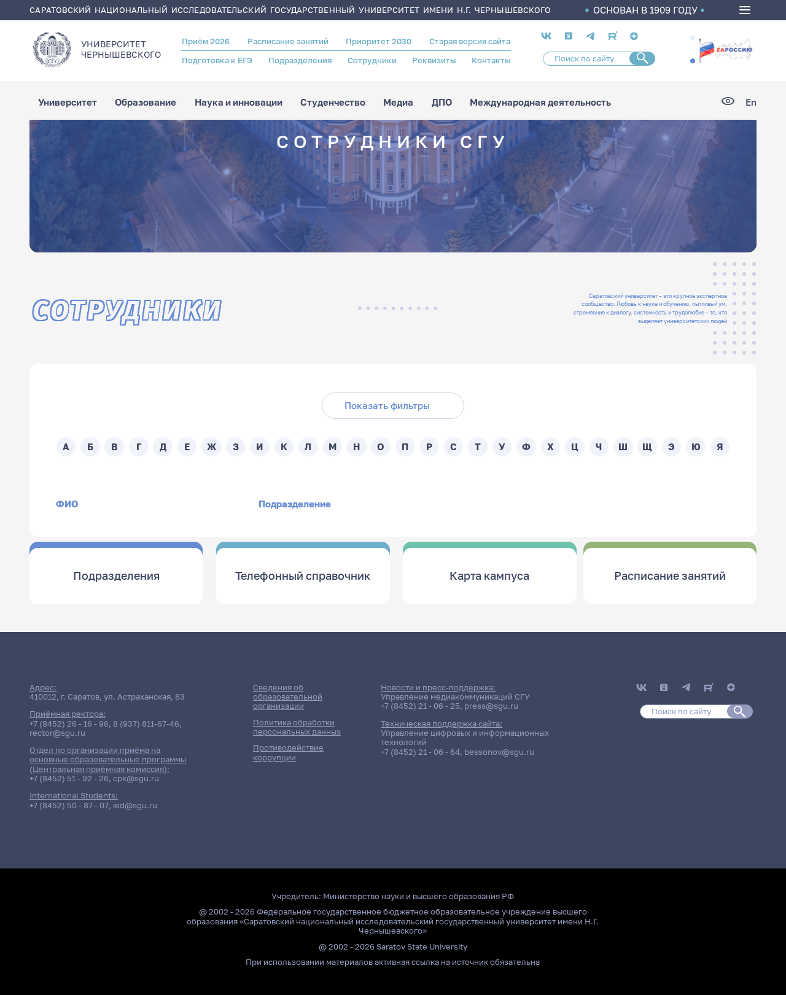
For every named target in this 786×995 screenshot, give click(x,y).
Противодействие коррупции (288, 752)
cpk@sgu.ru (136, 778)
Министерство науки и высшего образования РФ (418, 896)
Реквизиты (434, 60)
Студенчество (332, 102)
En (751, 102)
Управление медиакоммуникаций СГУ (455, 696)
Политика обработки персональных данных (297, 726)
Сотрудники (372, 60)
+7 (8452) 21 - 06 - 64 (420, 752)
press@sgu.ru (491, 706)
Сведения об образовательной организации (287, 696)
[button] (692, 38)
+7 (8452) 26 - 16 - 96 (69, 723)
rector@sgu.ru (57, 733)
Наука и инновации (238, 102)
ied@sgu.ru (135, 805)
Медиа (398, 102)
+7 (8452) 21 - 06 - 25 (420, 706)
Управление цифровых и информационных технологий (465, 737)
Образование (145, 102)
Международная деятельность (540, 102)
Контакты (491, 60)
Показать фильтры (387, 405)
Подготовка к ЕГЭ (217, 60)
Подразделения (300, 60)
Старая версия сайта (469, 41)
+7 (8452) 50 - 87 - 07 (69, 805)
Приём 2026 (206, 41)
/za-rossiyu (725, 50)
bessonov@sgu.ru (499, 752)
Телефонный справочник (302, 575)
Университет (67, 102)
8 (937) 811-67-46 (146, 723)
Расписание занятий (288, 41)
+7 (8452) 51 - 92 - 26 (69, 778)
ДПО (442, 102)
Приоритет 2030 (378, 41)
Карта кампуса (489, 575)
